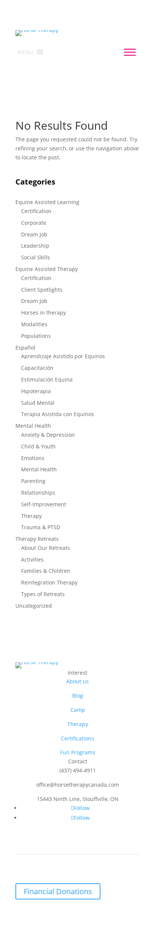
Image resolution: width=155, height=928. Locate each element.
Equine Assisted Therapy (46, 268)
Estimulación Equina (47, 379)
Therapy (31, 515)
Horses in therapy (43, 312)
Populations (36, 335)
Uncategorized (33, 605)
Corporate (33, 222)
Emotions (32, 458)
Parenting (33, 480)
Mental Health (33, 425)
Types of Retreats (43, 594)
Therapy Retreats (37, 538)
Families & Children (45, 570)
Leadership (35, 245)
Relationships (38, 492)
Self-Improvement (43, 504)
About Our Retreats (45, 547)
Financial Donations (58, 891)
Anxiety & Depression (48, 434)
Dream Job (34, 234)
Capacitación (37, 367)
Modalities (34, 324)
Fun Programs (77, 752)
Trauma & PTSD (40, 527)
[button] (25, 52)
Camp (77, 709)
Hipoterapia (36, 391)
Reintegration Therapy (49, 582)
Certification (36, 211)
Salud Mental (38, 402)
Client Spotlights (41, 289)
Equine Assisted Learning (47, 202)
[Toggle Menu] (130, 52)
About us (77, 681)
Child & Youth (38, 446)
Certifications (77, 738)
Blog (77, 695)
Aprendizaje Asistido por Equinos (63, 356)
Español (25, 347)
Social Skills (35, 257)
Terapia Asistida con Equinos (57, 414)
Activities (32, 559)
